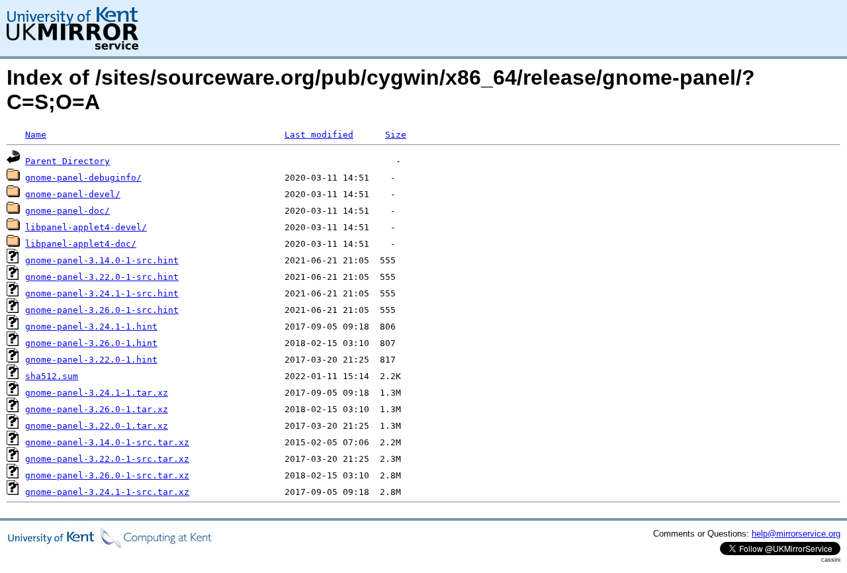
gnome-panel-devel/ (72, 194)
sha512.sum (51, 376)
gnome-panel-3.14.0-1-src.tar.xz (107, 442)
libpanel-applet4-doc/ (80, 244)
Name (35, 135)
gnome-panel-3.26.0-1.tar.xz (96, 409)
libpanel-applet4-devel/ (86, 227)
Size (395, 135)
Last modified (319, 135)
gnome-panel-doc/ (67, 211)
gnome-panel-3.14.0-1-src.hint (102, 260)
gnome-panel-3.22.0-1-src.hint (102, 277)
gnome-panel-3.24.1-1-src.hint (102, 293)
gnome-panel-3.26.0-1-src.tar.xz (107, 475)
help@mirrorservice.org (796, 534)
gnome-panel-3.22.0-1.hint (91, 360)
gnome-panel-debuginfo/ (83, 178)
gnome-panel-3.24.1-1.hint (91, 326)
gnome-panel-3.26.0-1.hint (91, 343)
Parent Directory (67, 161)
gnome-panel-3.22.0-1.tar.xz (96, 426)
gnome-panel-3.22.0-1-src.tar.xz (107, 459)
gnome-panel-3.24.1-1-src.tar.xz (107, 492)
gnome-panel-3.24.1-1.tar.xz (96, 393)
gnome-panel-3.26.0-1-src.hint (102, 310)
